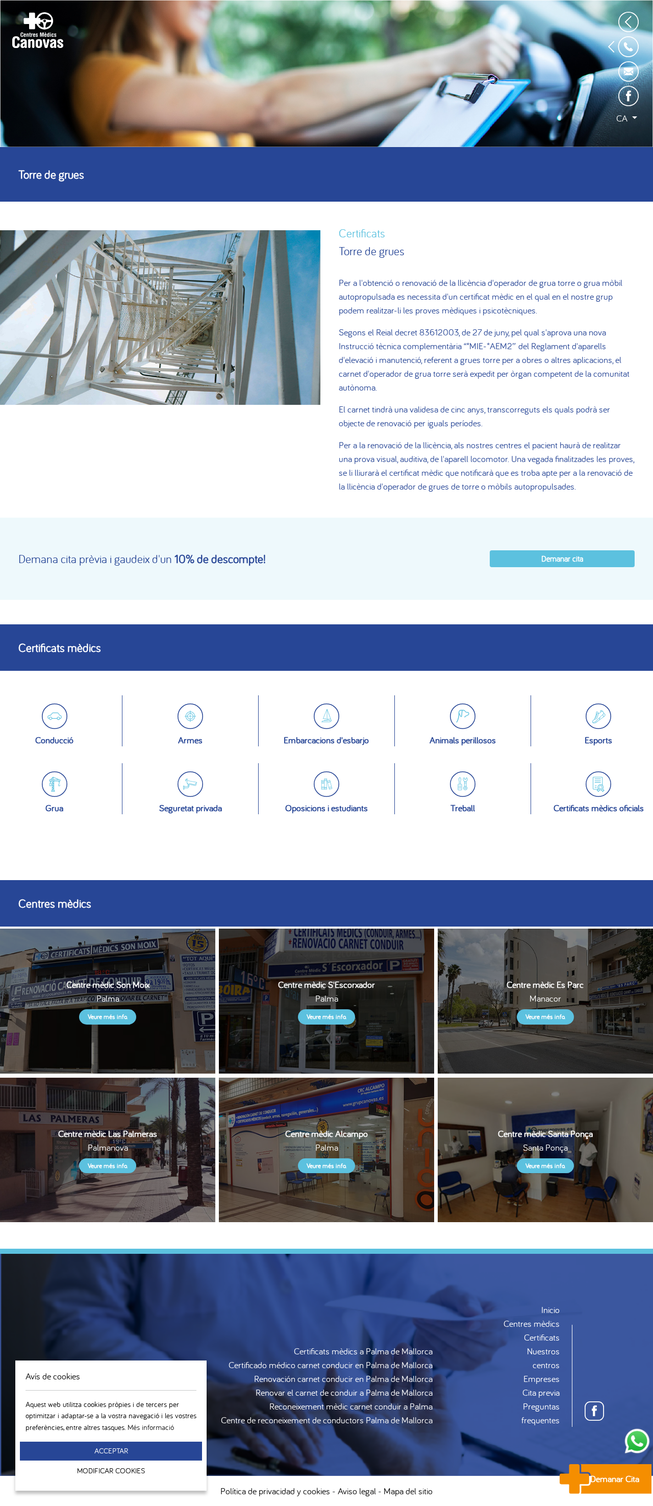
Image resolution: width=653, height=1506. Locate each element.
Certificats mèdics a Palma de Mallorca (363, 1351)
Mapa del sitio (408, 1491)
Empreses (541, 1378)
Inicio (550, 1310)
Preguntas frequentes (540, 1413)
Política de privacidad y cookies (275, 1491)
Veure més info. (108, 1016)
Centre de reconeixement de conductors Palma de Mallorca (327, 1420)
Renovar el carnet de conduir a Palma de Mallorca (344, 1392)
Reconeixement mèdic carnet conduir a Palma (351, 1406)
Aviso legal (357, 1491)
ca (623, 118)
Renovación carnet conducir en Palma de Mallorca (343, 1378)
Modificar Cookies (111, 1470)
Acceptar (111, 1450)
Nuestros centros (543, 1358)
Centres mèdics (532, 1323)
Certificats (542, 1337)
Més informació (151, 1427)
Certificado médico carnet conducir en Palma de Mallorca (331, 1365)
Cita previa (541, 1392)
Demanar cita (562, 558)
